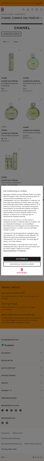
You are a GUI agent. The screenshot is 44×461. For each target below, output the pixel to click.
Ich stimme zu (22, 259)
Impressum (22, 250)
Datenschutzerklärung (9, 250)
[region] (22, 230)
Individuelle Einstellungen (22, 264)
